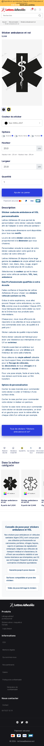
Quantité (6, 176)
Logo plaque (7, 629)
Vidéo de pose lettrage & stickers (22, 588)
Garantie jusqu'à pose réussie (22, 570)
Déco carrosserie (13, 22)
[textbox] (22, 123)
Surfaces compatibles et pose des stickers (21, 579)
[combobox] (22, 123)
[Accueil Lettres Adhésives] (13, 9)
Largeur (6, 161)
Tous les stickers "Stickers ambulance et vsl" (22, 430)
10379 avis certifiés (27, 5)
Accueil (4, 22)
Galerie (5, 672)
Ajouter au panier (22, 192)
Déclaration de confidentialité (12, 688)
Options (6, 132)
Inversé (9, 136)
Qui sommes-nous (9, 657)
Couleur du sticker (11, 116)
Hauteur (6, 143)
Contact (5, 705)
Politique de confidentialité (11, 680)
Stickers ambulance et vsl (28, 22)
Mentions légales (8, 650)
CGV (4, 642)
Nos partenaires (8, 665)
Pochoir (38, 136)
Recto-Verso (23, 136)
